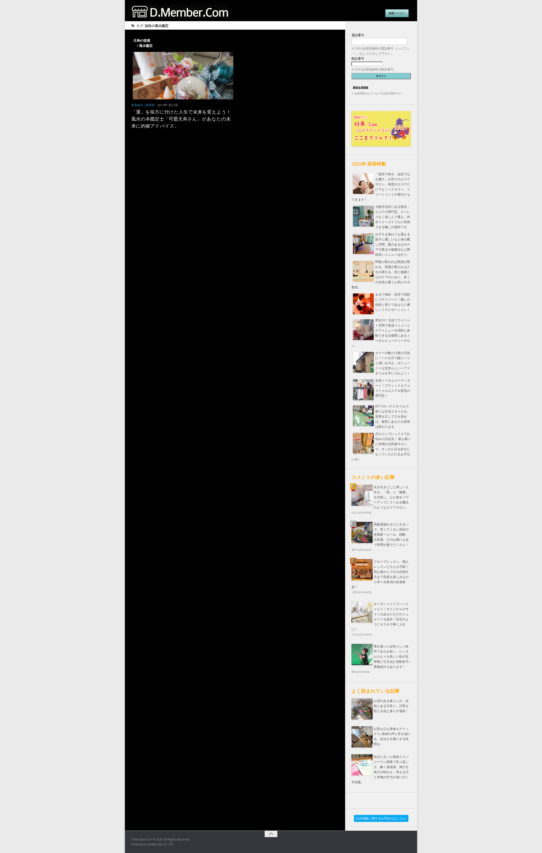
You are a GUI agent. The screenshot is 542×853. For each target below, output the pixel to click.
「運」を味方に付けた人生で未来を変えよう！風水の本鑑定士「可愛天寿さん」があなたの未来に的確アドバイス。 (181, 119)
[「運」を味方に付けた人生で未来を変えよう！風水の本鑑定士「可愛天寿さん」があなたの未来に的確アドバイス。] (181, 75)
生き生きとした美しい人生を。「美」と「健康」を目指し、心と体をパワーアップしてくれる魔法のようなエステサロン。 (391, 497)
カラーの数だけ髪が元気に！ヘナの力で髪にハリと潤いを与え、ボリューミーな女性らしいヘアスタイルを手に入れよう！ (392, 363)
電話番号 (357, 35)
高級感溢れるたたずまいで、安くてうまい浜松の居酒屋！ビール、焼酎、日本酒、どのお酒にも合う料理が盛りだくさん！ (391, 534)
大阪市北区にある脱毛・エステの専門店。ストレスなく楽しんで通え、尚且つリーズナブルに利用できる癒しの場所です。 (392, 217)
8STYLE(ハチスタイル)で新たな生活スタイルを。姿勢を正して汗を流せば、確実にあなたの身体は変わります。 (392, 416)
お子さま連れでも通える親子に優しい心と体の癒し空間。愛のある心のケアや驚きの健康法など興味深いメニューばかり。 (392, 244)
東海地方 (137, 105)
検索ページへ (397, 13)
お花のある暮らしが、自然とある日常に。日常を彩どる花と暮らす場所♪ (391, 706)
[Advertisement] (235, 176)
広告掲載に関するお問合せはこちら (381, 818)
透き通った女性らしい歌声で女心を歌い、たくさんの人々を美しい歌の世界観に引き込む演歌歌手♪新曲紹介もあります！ (392, 657)
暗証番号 (357, 59)
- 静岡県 (149, 105)
